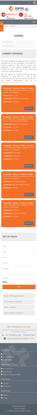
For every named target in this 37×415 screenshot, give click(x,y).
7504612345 (29, 335)
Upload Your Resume (8, 46)
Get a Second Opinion (13, 302)
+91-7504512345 (13, 335)
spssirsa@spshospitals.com (20, 338)
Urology (4, 398)
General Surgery (7, 360)
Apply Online (29, 108)
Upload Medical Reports (13, 313)
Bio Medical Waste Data (18, 406)
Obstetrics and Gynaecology (11, 374)
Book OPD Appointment (13, 296)
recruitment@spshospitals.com (12, 82)
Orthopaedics (6, 386)
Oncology (5, 383)
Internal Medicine (7, 369)
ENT (3, 354)
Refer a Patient (10, 307)
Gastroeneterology (8, 357)
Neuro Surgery (7, 371)
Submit (19, 287)
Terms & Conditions (19, 408)
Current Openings (7, 42)
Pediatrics (5, 395)
